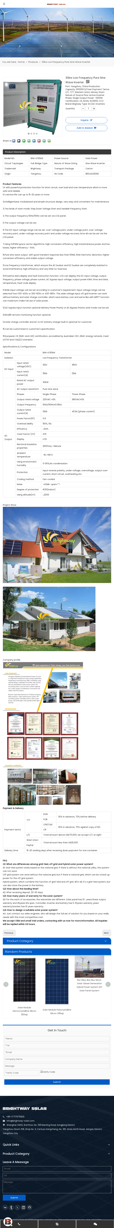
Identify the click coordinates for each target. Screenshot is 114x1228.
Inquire (84, 120)
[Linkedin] (23, 1207)
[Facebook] (29, 1207)
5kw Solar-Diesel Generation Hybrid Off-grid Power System (89, 961)
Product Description (15, 151)
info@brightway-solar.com (20, 1120)
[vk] (5, 1207)
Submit (57, 1082)
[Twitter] (17, 1207)
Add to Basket (85, 128)
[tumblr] (11, 1207)
